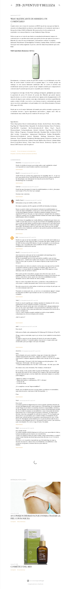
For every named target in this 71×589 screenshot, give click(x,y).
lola (17, 237)
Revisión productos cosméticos (29, 153)
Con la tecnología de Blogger (37, 580)
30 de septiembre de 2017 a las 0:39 (29, 300)
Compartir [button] (13, 151)
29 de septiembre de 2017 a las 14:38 (31, 162)
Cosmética (18, 153)
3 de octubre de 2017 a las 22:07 (27, 400)
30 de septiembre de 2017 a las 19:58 (28, 326)
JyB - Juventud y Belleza (35, 5)
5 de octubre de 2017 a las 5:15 (26, 428)
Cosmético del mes (21, 566)
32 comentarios (21, 569)
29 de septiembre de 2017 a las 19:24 (27, 237)
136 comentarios (21, 521)
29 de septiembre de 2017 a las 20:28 (29, 252)
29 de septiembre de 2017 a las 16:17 (30, 186)
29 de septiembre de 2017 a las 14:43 (29, 173)
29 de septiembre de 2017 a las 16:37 (33, 200)
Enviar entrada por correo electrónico (26, 151)
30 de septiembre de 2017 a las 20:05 (31, 351)
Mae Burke (40, 584)
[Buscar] (59, 5)
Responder (19, 169)
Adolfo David (19, 200)
